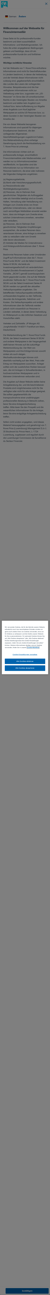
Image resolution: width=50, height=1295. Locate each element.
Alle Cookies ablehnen (25, 661)
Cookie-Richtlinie (33, 647)
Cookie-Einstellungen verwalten (25, 654)
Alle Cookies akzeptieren (25, 668)
